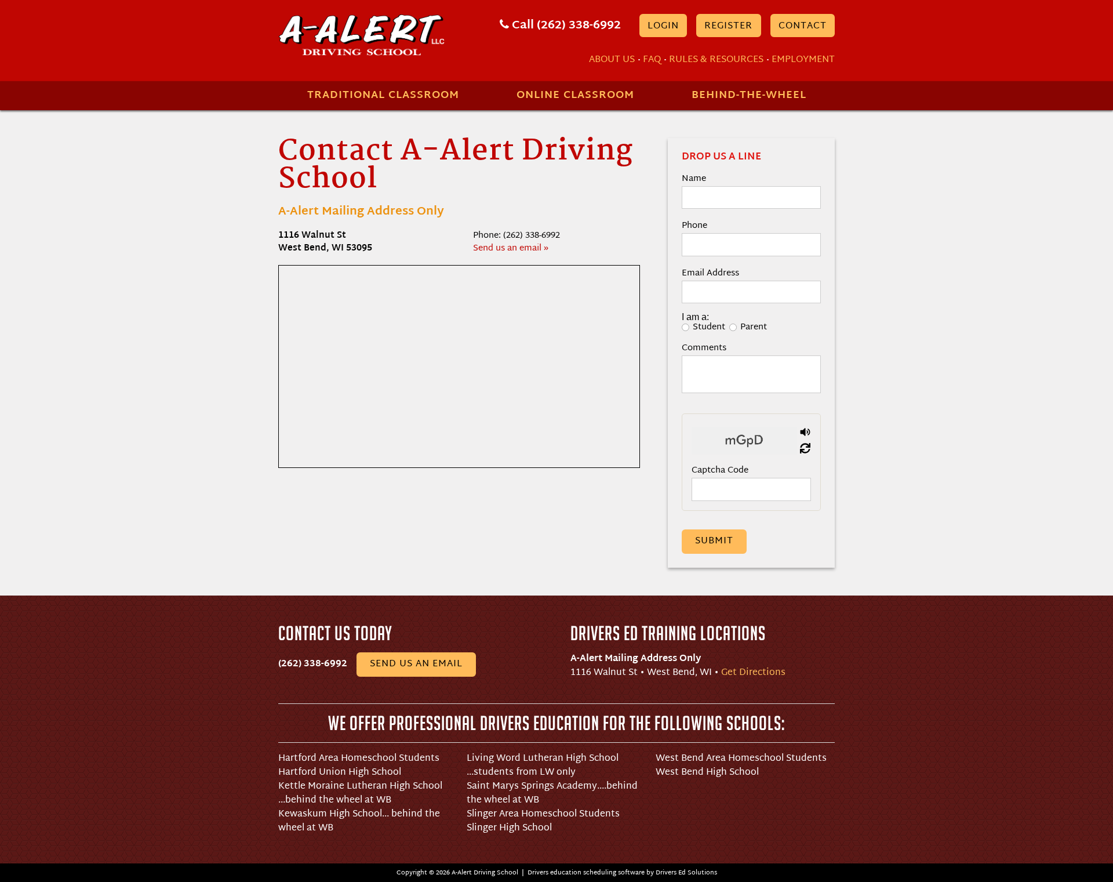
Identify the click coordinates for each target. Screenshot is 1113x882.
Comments (704, 347)
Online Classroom (575, 95)
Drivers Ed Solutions (686, 873)
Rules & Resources (716, 60)
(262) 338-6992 (312, 664)
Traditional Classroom (383, 95)
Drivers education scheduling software (586, 873)
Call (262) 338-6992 (565, 25)
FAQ (652, 60)
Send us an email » (510, 248)
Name (694, 177)
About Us (612, 60)
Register (728, 26)
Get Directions (753, 673)
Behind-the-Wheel (749, 95)
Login (663, 26)
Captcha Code (720, 469)
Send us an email (416, 664)
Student (709, 326)
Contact (803, 26)
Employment (803, 60)
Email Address (710, 272)
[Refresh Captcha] (805, 449)
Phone (694, 224)
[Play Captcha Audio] (805, 432)
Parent (753, 326)
